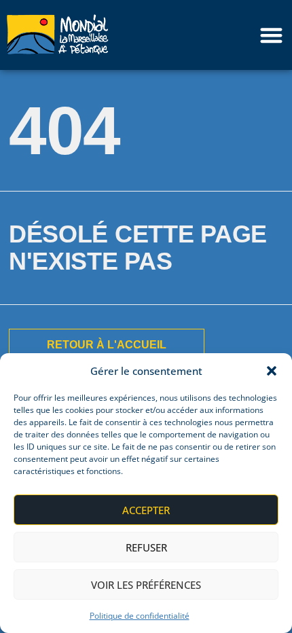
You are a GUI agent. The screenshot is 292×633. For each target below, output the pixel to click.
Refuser (146, 547)
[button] (271, 371)
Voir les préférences (146, 585)
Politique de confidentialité (139, 615)
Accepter (146, 510)
